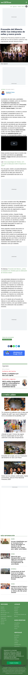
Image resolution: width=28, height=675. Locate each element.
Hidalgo (16, 612)
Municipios (3, 614)
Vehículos (16, 626)
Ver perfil (8, 93)
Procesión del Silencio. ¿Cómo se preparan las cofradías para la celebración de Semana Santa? (14, 270)
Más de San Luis (5, 612)
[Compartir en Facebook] (9, 346)
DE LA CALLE (5, 369)
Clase (15, 639)
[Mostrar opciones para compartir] (26, 6)
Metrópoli (3, 610)
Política (3, 608)
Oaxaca (16, 608)
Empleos (16, 624)
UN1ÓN (16, 642)
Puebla (16, 610)
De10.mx (16, 637)
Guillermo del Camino (9, 371)
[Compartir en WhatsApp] (14, 346)
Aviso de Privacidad (14, 658)
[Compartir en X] (11, 346)
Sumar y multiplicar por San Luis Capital (10, 374)
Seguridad (3, 618)
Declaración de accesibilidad (16, 665)
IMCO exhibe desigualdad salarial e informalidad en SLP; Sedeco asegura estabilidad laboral (11, 384)
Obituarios (17, 646)
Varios (15, 628)
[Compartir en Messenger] (16, 346)
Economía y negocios (8, 379)
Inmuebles (17, 623)
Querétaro (16, 607)
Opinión (5, 366)
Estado (3, 89)
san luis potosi (7, 339)
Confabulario (17, 644)
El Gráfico (16, 635)
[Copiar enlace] (19, 346)
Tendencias (3, 620)
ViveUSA (16, 640)
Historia (6, 665)
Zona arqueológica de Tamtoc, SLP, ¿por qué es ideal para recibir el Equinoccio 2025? (13, 163)
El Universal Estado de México (20, 615)
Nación (2, 621)
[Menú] (26, 2)
